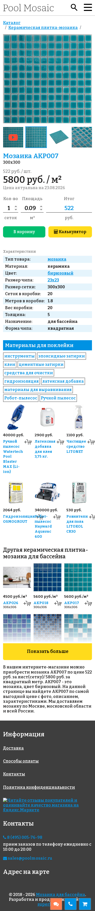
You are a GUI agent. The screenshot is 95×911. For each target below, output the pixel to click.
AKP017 (71, 603)
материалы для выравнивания (38, 389)
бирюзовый (60, 273)
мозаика (57, 259)
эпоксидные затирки (61, 356)
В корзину (24, 231)
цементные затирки (41, 364)
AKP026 (10, 603)
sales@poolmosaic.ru (29, 858)
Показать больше (47, 651)
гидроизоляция (21, 381)
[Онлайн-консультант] (56, 904)
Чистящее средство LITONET (76, 446)
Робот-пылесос (20, 398)
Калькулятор (72, 231)
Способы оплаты (21, 761)
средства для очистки (28, 372)
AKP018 (40, 603)
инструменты (19, 356)
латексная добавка (63, 381)
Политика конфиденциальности (39, 787)
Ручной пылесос (58, 398)
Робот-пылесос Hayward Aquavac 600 (43, 526)
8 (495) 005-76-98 (24, 837)
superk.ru (47, 904)
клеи (9, 364)
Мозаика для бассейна (60, 894)
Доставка (13, 748)
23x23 (53, 280)
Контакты (14, 774)
